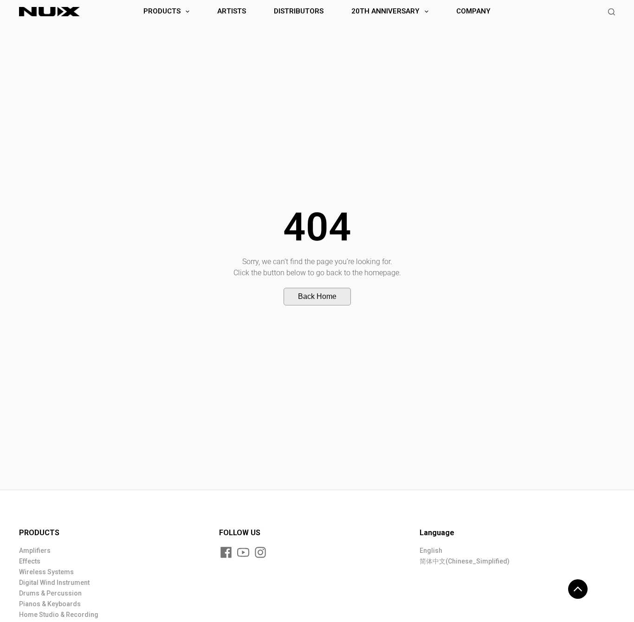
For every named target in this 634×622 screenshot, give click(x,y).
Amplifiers (35, 550)
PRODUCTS (162, 11)
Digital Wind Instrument (54, 582)
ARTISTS (231, 11)
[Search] (611, 11)
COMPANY (473, 11)
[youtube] (243, 552)
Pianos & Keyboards (50, 604)
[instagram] (260, 552)
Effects (29, 561)
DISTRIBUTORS (298, 11)
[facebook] (226, 552)
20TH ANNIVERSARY (385, 11)
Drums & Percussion (50, 593)
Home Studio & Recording (58, 614)
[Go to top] (578, 589)
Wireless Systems (46, 572)
